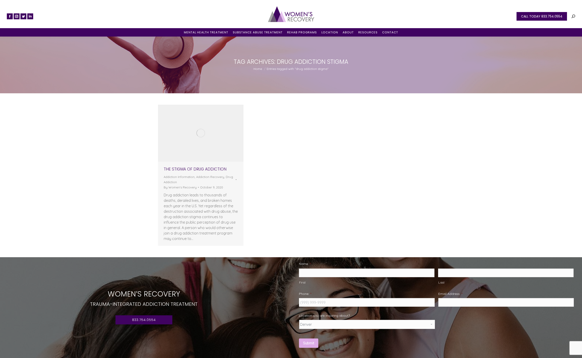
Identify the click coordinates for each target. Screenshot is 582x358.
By (180, 187)
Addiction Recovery (210, 177)
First (302, 282)
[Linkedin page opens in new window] (30, 16)
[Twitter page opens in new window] (23, 16)
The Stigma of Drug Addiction (195, 169)
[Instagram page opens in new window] (17, 16)
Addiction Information (179, 177)
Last (441, 282)
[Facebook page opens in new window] (10, 16)
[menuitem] (206, 32)
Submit (308, 343)
